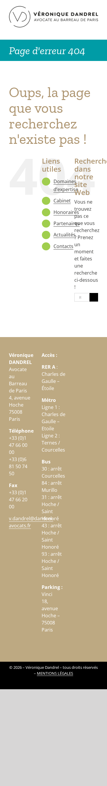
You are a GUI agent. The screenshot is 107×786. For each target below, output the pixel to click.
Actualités (64, 234)
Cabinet (62, 200)
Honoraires (66, 212)
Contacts (63, 246)
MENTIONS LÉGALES (55, 673)
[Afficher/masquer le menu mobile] (95, 31)
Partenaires (67, 223)
